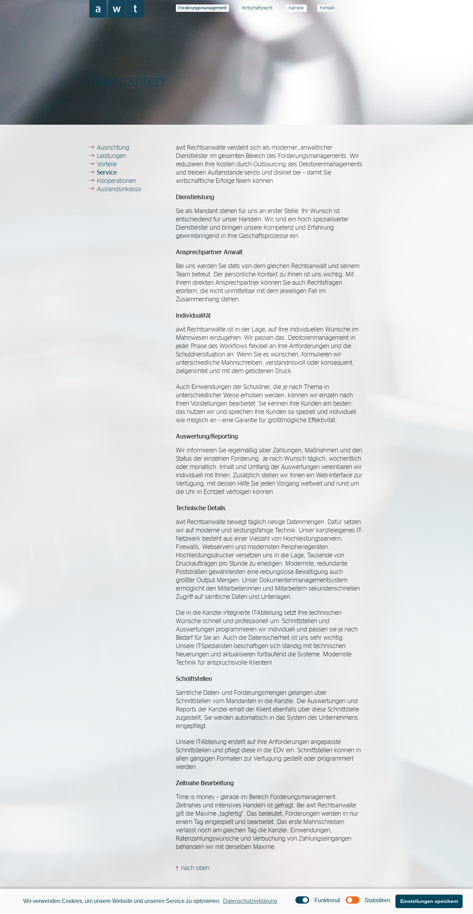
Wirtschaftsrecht (257, 8)
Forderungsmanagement (202, 8)
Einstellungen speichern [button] (429, 901)
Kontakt (327, 8)
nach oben (195, 868)
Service (107, 173)
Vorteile (107, 164)
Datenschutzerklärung (250, 901)
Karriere (296, 8)
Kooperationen (116, 181)
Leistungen (111, 156)
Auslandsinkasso (119, 189)
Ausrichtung (113, 148)
